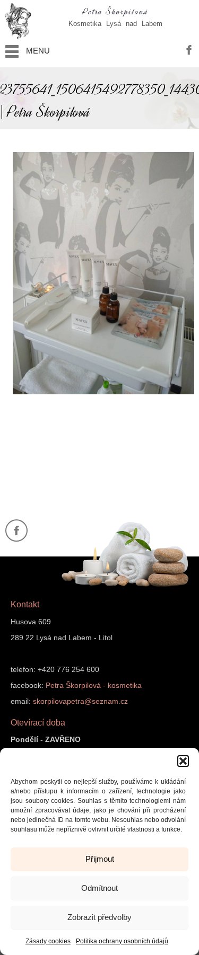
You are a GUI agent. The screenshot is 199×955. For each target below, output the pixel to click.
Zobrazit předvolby (99, 917)
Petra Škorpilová (116, 11)
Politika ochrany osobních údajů (122, 941)
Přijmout (99, 858)
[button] (183, 761)
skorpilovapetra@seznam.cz (80, 701)
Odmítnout (99, 887)
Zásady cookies (48, 941)
